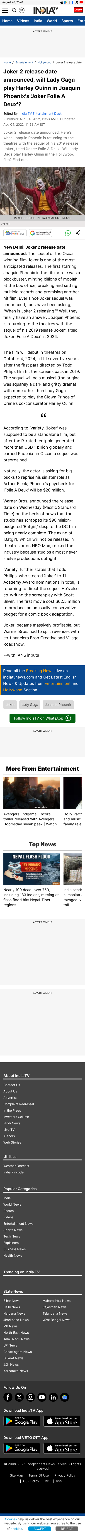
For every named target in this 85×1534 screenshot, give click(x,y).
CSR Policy (31, 1481)
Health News (12, 1255)
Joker (10, 704)
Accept (40, 1529)
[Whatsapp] (68, 233)
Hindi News (11, 1123)
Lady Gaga (30, 704)
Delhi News (11, 1307)
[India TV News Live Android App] (21, 1421)
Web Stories (12, 1142)
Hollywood (44, 62)
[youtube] (41, 1397)
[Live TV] (78, 10)
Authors (9, 1136)
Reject (67, 1529)
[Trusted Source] (40, 233)
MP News (10, 1326)
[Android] (66, 2)
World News (12, 1204)
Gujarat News (13, 1358)
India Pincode (13, 1172)
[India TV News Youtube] (81, 2)
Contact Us (11, 1085)
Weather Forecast (16, 1166)
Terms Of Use (39, 1475)
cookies (16, 1529)
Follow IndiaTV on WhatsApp (38, 718)
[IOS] (61, 2)
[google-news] (64, 1397)
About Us (10, 1091)
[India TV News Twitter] (76, 2)
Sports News (12, 1230)
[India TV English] (45, 10)
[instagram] (30, 1397)
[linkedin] (53, 1397)
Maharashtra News (56, 1301)
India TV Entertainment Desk (40, 113)
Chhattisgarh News (17, 1352)
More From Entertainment (42, 768)
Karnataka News (15, 1371)
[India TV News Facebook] (72, 2)
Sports (67, 20)
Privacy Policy (64, 1475)
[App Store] (62, 1421)
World (52, 20)
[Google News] (15, 233)
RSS (59, 1481)
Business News (14, 1249)
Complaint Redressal (18, 1104)
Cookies (11, 1519)
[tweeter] (19, 1397)
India (38, 20)
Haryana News (14, 1313)
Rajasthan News (54, 1307)
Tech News (11, 1236)
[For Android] (21, 1448)
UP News (10, 1345)
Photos (8, 1211)
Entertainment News (18, 1223)
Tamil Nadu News (16, 1339)
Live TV (9, 1129)
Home (7, 20)
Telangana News (55, 1313)
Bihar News (11, 1301)
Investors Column (16, 1117)
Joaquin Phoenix (58, 704)
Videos (23, 20)
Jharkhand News (16, 1320)
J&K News (11, 1364)
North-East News (16, 1332)
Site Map (16, 1475)
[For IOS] (62, 1448)
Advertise (10, 1098)
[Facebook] (7, 1397)
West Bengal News (56, 1320)
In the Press (12, 1110)
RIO (47, 1481)
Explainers (11, 1243)
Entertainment (24, 62)
